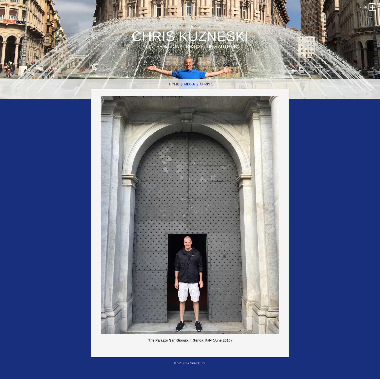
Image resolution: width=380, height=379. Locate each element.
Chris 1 (206, 84)
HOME (174, 84)
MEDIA (189, 84)
